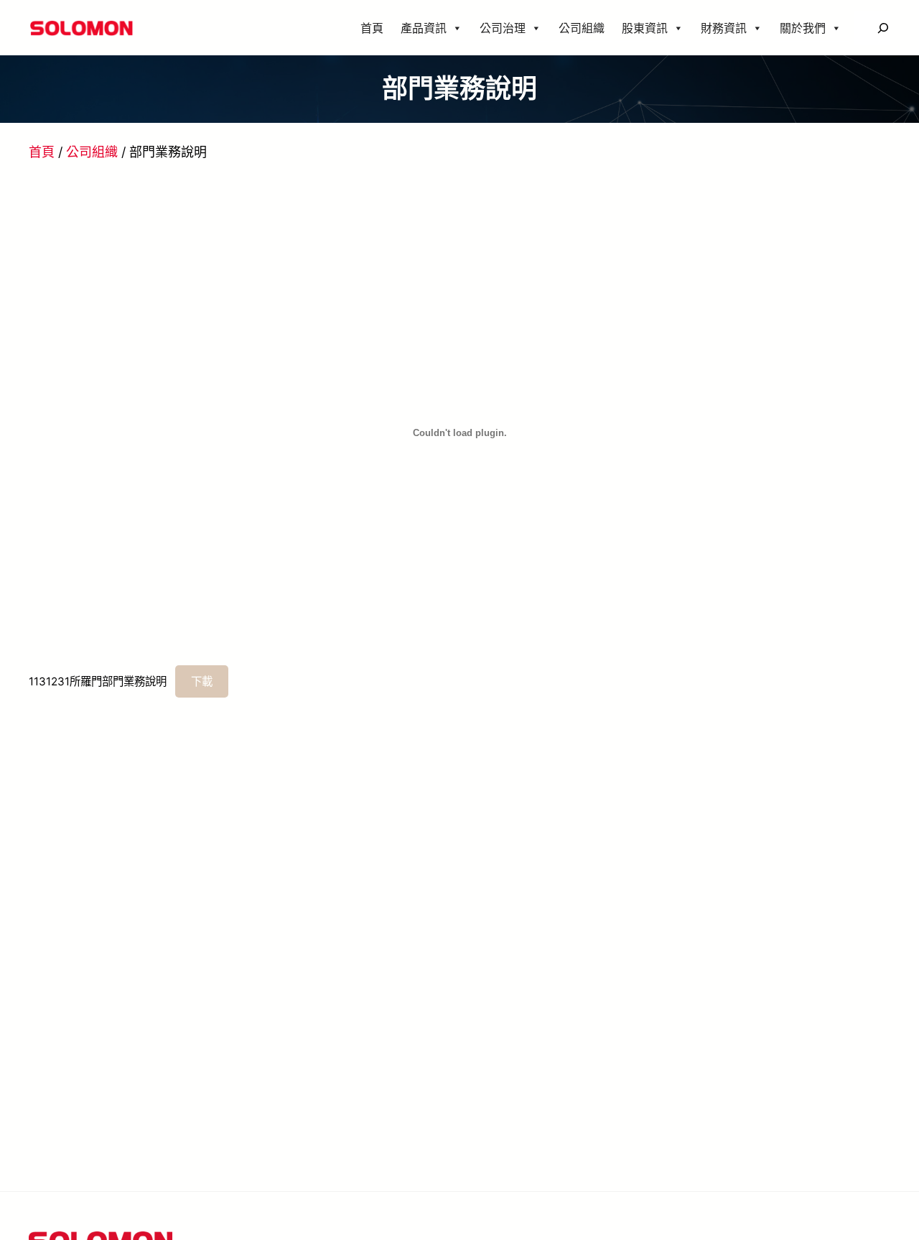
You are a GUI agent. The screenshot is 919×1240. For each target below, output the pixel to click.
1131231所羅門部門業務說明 (98, 681)
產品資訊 (424, 28)
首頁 (371, 28)
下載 (202, 681)
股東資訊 (645, 28)
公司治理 (503, 28)
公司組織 (582, 28)
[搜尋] (882, 28)
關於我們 (803, 28)
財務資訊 (724, 28)
